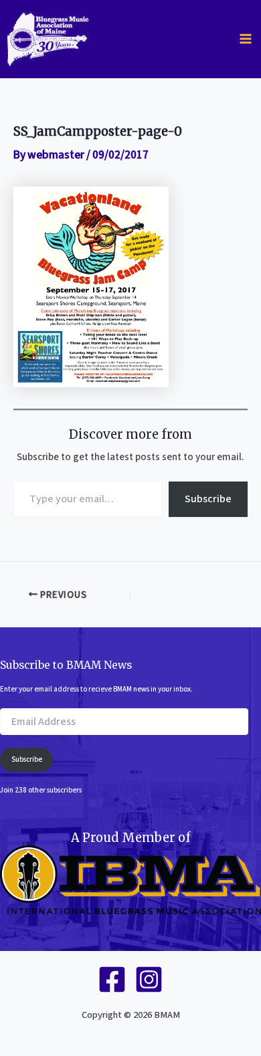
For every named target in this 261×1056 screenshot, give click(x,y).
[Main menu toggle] (245, 38)
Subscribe (208, 499)
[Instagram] (149, 979)
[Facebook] (112, 979)
